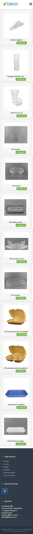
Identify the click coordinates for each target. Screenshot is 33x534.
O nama (6, 464)
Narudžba (6, 470)
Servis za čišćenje (9, 475)
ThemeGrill (8, 531)
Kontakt (6, 467)
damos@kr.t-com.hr (10, 515)
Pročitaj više (21, 43)
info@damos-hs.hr (10, 517)
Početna (6, 461)
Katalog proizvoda (9, 472)
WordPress (26, 531)
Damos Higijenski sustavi (17, 529)
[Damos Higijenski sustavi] (5, 491)
